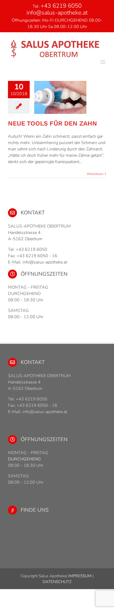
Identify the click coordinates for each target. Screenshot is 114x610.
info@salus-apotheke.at (57, 13)
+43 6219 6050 (61, 6)
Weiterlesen (95, 174)
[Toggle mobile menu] (103, 62)
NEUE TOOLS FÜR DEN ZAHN (52, 123)
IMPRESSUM (79, 576)
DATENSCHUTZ (57, 581)
